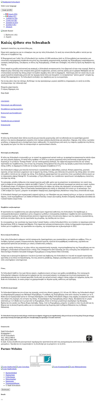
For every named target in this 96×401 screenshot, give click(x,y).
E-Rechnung (10, 377)
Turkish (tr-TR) (11, 18)
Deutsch (9, 27)
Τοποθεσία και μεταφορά (10, 121)
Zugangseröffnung (12, 383)
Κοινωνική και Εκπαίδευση (11, 113)
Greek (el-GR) (7, 10)
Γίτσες (3, 117)
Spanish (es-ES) (12, 23)
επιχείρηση (5, 101)
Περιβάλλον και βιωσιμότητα (12, 109)
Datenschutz (10, 375)
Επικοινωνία (5, 125)
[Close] (2, 399)
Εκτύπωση (5, 389)
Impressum (10, 381)
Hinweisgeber (11, 379)
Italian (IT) (12, 16)
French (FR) (12, 14)
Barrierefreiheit (11, 373)
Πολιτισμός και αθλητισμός (11, 105)
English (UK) (11, 25)
